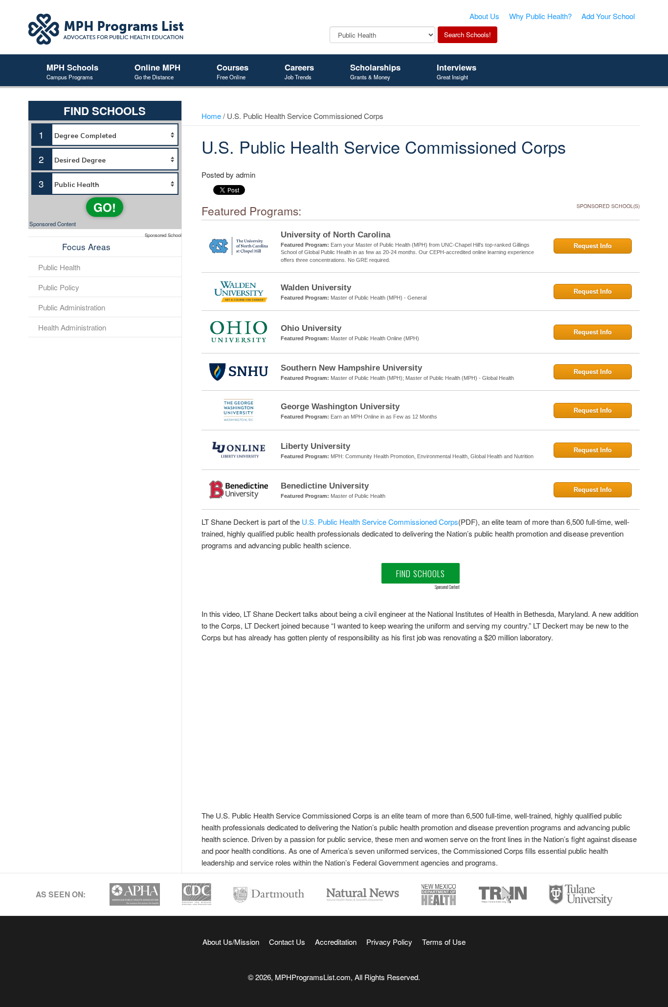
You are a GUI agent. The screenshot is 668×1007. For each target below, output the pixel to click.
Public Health (59, 266)
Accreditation (335, 941)
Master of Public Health (358, 496)
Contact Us (287, 941)
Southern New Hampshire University (351, 368)
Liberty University (315, 446)
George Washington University (340, 406)
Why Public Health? (540, 15)
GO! (104, 207)
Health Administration (72, 327)
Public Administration (71, 307)
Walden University (316, 287)
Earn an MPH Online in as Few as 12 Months (384, 417)
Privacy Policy (389, 941)
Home (211, 115)
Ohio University (311, 328)
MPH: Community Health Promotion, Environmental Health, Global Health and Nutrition (432, 456)
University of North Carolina (335, 234)
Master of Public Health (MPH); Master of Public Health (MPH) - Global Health (422, 378)
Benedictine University (325, 486)
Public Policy (58, 286)
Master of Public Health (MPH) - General (378, 298)
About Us (484, 15)
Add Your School (608, 15)
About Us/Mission (230, 941)
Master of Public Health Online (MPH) (375, 338)
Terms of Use (444, 941)
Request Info (593, 246)
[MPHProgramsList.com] (106, 28)
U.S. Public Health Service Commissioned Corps (380, 521)
